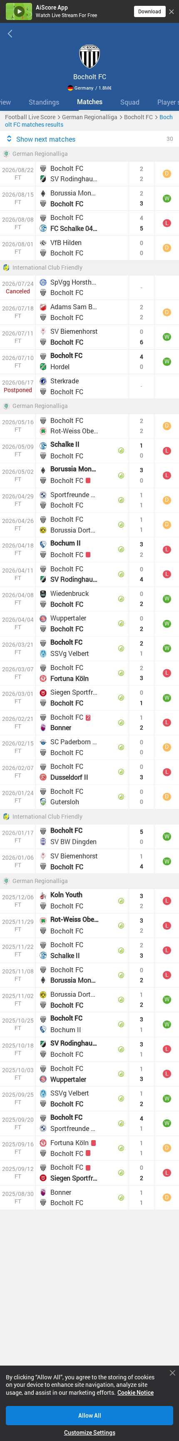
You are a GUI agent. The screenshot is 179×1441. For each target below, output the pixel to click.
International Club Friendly (47, 268)
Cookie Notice (135, 1392)
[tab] (44, 101)
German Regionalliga (40, 154)
